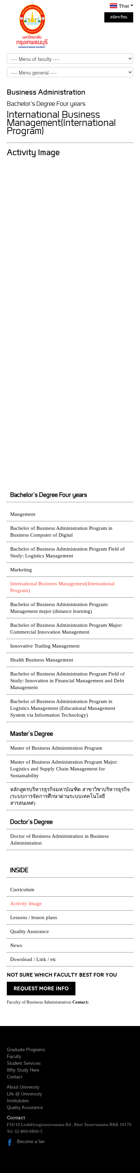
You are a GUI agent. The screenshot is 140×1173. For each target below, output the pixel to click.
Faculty (14, 1056)
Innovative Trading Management (45, 646)
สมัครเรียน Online (118, 18)
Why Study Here (23, 1070)
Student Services (24, 1063)
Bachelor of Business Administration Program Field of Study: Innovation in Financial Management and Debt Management (67, 680)
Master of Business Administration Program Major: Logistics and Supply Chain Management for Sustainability (64, 768)
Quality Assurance (29, 931)
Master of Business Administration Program (56, 748)
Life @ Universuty (24, 1093)
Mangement (22, 514)
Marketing (21, 569)
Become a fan (31, 1141)
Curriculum (22, 889)
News (16, 945)
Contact (14, 1076)
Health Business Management (41, 660)
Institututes (18, 1100)
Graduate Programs (26, 1049)
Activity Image (26, 903)
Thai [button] (124, 6)
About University (23, 1087)
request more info (41, 988)
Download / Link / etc (33, 959)
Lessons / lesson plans (33, 917)
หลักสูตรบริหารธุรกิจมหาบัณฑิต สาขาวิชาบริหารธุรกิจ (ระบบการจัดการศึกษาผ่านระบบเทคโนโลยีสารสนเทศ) (70, 796)
